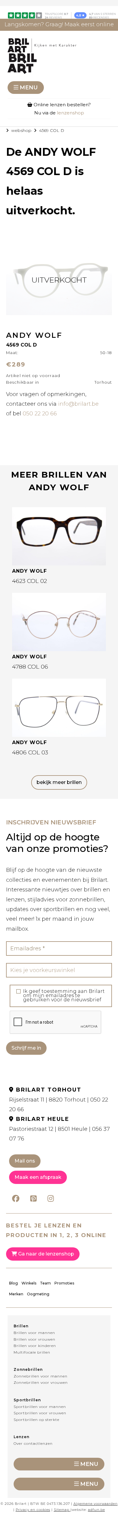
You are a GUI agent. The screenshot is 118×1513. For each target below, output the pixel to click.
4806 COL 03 (30, 752)
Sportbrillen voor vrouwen (40, 1413)
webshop (21, 130)
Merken (16, 1294)
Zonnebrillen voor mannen (40, 1376)
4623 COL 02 (29, 580)
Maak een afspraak (38, 1177)
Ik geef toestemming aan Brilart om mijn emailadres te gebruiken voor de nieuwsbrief (64, 995)
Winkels (28, 1283)
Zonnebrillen (28, 1369)
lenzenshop (70, 113)
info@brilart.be (78, 404)
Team (45, 1283)
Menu (29, 87)
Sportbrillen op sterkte (36, 1419)
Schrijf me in (26, 1048)
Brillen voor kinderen (35, 1345)
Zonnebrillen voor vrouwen (41, 1382)
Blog (13, 1283)
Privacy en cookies (33, 1510)
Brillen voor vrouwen (34, 1339)
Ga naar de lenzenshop (45, 1254)
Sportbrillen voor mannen (40, 1406)
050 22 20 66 (40, 413)
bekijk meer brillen (59, 782)
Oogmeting (38, 1294)
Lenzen (21, 1437)
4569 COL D (51, 130)
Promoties (64, 1283)
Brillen (21, 1326)
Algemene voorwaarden (96, 1504)
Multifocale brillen (32, 1352)
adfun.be (96, 1510)
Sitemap (61, 1510)
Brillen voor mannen (34, 1332)
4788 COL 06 (30, 666)
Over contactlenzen (33, 1443)
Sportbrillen (27, 1400)
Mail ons (25, 1161)
